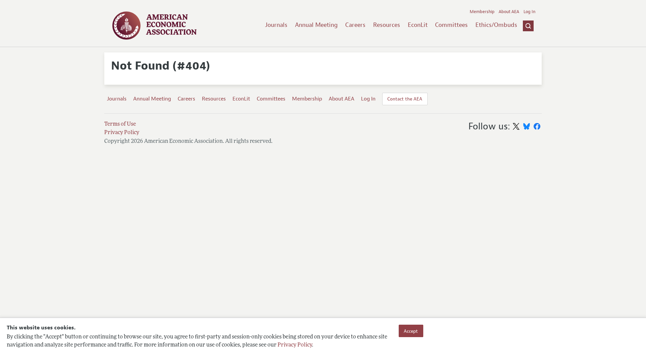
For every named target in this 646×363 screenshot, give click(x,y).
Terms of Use (120, 124)
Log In (529, 11)
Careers (355, 25)
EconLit (418, 25)
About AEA (509, 11)
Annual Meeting (316, 25)
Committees (451, 25)
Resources (386, 25)
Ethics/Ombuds (496, 25)
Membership (482, 11)
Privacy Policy (295, 345)
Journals (276, 25)
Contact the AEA (404, 99)
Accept (411, 331)
